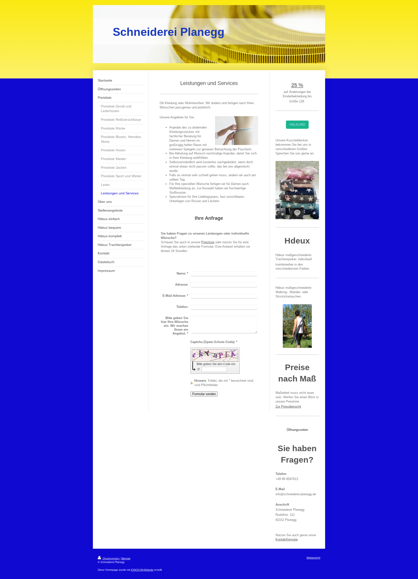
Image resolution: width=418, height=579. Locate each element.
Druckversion (110, 558)
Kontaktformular (287, 539)
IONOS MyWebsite (142, 569)
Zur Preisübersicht (288, 406)
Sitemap (125, 558)
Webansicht (313, 557)
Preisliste (207, 242)
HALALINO (297, 124)
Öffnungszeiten (297, 430)
